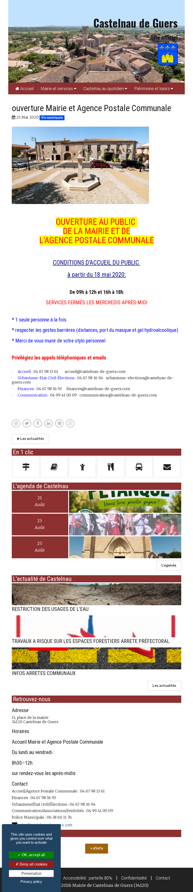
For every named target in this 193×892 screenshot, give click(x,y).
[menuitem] (24, 88)
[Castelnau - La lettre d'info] (54, 467)
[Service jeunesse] (82, 467)
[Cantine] (110, 467)
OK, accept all (33, 855)
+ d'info (96, 848)
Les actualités (32, 439)
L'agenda (168, 565)
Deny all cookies (33, 864)
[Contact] (167, 467)
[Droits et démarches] (26, 467)
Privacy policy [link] (31, 881)
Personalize (31, 873)
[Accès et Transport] (139, 467)
